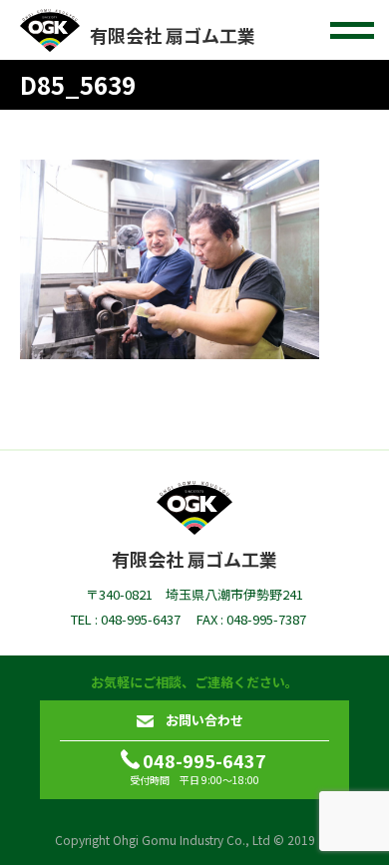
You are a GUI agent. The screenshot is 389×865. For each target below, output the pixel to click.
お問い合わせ (204, 719)
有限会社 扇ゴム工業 (172, 35)
